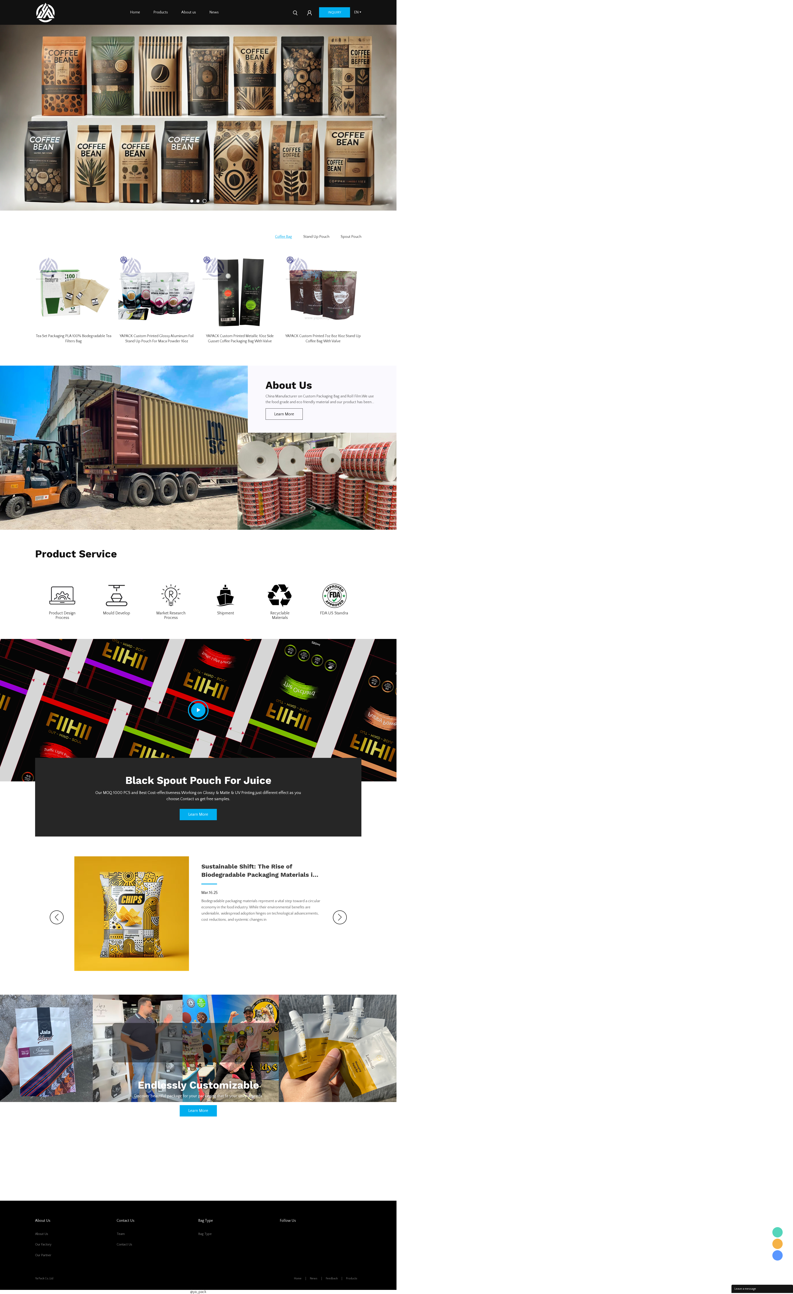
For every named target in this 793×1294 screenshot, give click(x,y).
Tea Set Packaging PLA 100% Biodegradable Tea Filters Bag (73, 338)
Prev (57, 917)
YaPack (777, 1232)
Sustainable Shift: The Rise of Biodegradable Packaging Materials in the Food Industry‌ (259, 871)
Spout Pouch (351, 237)
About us (188, 12)
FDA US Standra (334, 613)
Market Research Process (171, 615)
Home (135, 12)
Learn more (284, 414)
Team (121, 1234)
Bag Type (205, 1234)
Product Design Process (62, 615)
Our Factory (43, 1244)
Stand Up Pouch (316, 237)
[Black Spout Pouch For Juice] (198, 710)
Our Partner (43, 1255)
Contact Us (124, 1244)
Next (340, 917)
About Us (41, 1234)
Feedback (332, 1278)
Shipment (225, 613)
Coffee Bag (283, 237)
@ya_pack (198, 1292)
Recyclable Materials (280, 615)
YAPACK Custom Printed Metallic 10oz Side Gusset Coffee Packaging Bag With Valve (240, 338)
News (214, 12)
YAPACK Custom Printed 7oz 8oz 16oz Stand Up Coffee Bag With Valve (323, 338)
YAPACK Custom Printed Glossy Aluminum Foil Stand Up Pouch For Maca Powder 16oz (157, 338)
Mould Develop (116, 613)
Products (160, 12)
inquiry (334, 12)
